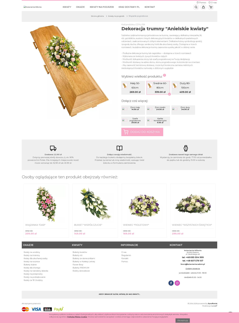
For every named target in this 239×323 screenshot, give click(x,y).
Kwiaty (67, 7)
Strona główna (97, 16)
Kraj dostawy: (129, 7)
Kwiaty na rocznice (32, 261)
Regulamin (126, 255)
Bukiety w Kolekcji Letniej (84, 261)
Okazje (80, 7)
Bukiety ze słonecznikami (84, 258)
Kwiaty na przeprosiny (33, 274)
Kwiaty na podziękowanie (34, 277)
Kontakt (150, 7)
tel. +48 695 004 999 (193, 257)
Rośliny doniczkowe (81, 271)
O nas (213, 2)
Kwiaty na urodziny (32, 252)
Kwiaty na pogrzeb (102, 7)
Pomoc (202, 2)
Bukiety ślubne (30, 265)
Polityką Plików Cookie (77, 317)
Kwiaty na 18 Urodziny (33, 280)
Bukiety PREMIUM (81, 268)
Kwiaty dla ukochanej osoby (36, 258)
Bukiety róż (77, 255)
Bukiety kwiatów (80, 252)
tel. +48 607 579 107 (192, 261)
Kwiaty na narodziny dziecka (36, 271)
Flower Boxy (78, 265)
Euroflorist (212, 303)
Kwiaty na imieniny (32, 255)
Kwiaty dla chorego (32, 268)
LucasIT (214, 306)
